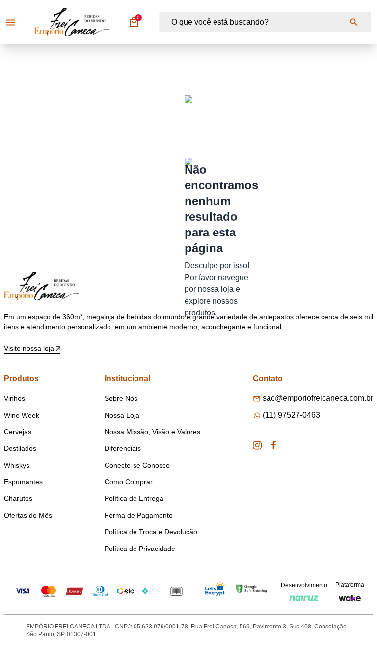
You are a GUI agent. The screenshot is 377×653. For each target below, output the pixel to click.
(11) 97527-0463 (291, 415)
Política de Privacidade (140, 548)
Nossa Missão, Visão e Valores (152, 432)
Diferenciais (123, 448)
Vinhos (14, 398)
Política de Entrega (134, 498)
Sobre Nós (121, 398)
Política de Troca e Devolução (151, 532)
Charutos (18, 498)
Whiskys (16, 465)
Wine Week (21, 415)
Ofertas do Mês (28, 515)
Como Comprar (129, 482)
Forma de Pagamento (139, 515)
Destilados (20, 448)
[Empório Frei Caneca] (71, 22)
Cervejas (17, 432)
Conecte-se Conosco (137, 465)
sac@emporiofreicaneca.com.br (318, 398)
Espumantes (23, 482)
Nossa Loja (122, 415)
